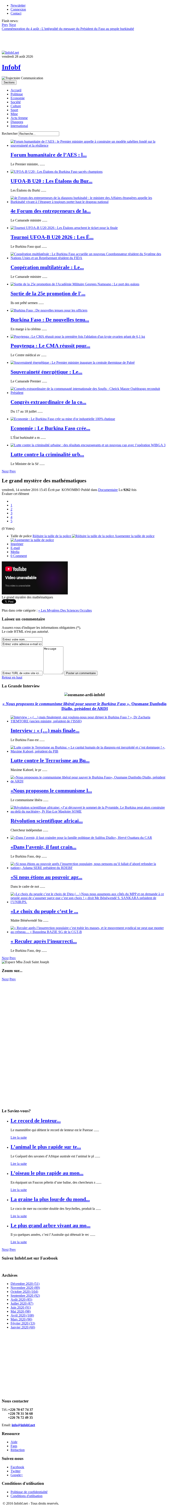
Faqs (14, 1446)
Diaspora (17, 122)
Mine (14, 114)
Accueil (16, 90)
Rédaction (18, 1450)
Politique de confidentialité (29, 1492)
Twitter (15, 1471)
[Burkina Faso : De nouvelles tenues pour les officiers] (49, 310)
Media (15, 552)
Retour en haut (12, 677)
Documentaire (108, 490)
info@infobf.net (23, 1425)
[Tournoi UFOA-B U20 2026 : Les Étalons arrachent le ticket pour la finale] (64, 228)
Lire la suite (19, 1137)
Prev (12, 471)
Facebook (17, 1467)
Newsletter (18, 5)
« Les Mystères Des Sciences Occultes (65, 610)
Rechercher (10, 133)
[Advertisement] (84, 1012)
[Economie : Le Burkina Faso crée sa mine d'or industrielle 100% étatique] (63, 419)
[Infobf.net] (10, 52)
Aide (14, 1442)
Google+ (17, 1475)
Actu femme (19, 118)
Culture (16, 106)
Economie (18, 98)
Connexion (18, 9)
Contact (16, 13)
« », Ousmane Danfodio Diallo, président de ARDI (84, 706)
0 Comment (19, 556)
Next (5, 471)
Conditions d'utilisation (26, 1496)
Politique (17, 94)
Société (16, 102)
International (19, 126)
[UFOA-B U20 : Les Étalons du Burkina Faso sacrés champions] (57, 171)
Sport (14, 110)
